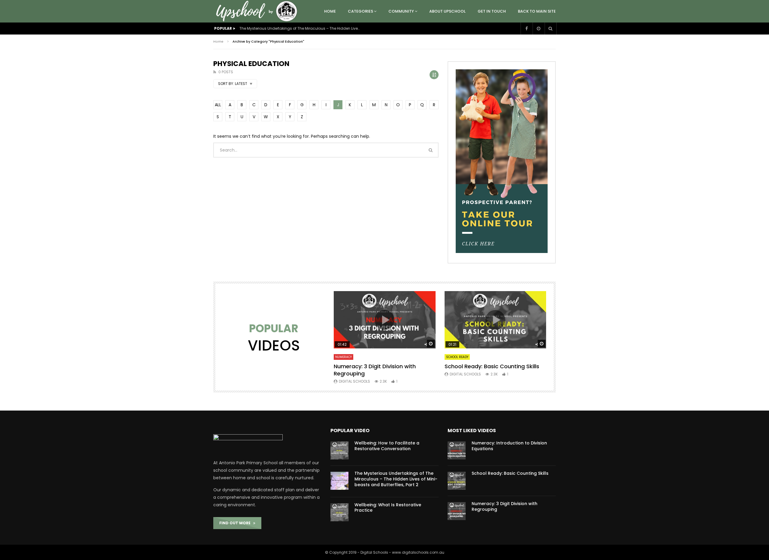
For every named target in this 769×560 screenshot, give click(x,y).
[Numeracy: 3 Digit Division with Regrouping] (457, 511)
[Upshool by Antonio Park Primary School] (258, 11)
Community (401, 11)
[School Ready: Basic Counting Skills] (457, 481)
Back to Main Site (537, 11)
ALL (218, 105)
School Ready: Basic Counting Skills (492, 366)
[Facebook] (527, 29)
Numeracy (343, 357)
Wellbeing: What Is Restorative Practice (387, 507)
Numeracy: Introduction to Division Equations (509, 446)
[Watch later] (539, 29)
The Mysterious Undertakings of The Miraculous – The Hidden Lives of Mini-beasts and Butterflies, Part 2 (299, 28)
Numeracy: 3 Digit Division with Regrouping (375, 370)
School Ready (457, 357)
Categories (360, 11)
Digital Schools (354, 381)
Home (330, 11)
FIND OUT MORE (236, 522)
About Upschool (447, 11)
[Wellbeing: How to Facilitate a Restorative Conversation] (339, 450)
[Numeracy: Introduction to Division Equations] (457, 450)
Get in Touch (492, 11)
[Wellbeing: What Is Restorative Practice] (339, 512)
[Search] (551, 29)
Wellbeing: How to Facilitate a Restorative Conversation (386, 446)
